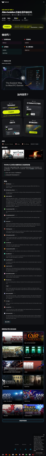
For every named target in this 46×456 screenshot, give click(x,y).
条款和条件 (17, 444)
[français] (19, 454)
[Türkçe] (33, 454)
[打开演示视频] (23, 78)
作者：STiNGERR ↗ (25, 20)
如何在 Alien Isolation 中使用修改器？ (13, 172)
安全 (15, 18)
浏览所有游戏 (23, 420)
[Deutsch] (9, 454)
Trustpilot (31, 168)
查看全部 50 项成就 (34, 144)
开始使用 (7, 27)
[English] (3, 454)
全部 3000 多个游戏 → (8, 9)
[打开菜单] (43, 2)
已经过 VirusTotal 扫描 (16, 20)
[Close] (44, 435)
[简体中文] (6, 454)
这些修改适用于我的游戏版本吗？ (12, 175)
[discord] (15, 449)
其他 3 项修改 (26, 27)
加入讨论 (7, 321)
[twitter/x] (20, 449)
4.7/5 (3, 18)
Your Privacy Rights (39, 452)
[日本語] (29, 454)
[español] (16, 454)
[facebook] (25, 449)
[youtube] (30, 449)
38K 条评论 (4, 20)
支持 (30, 444)
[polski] (23, 454)
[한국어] (13, 454)
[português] (26, 454)
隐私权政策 (24, 444)
